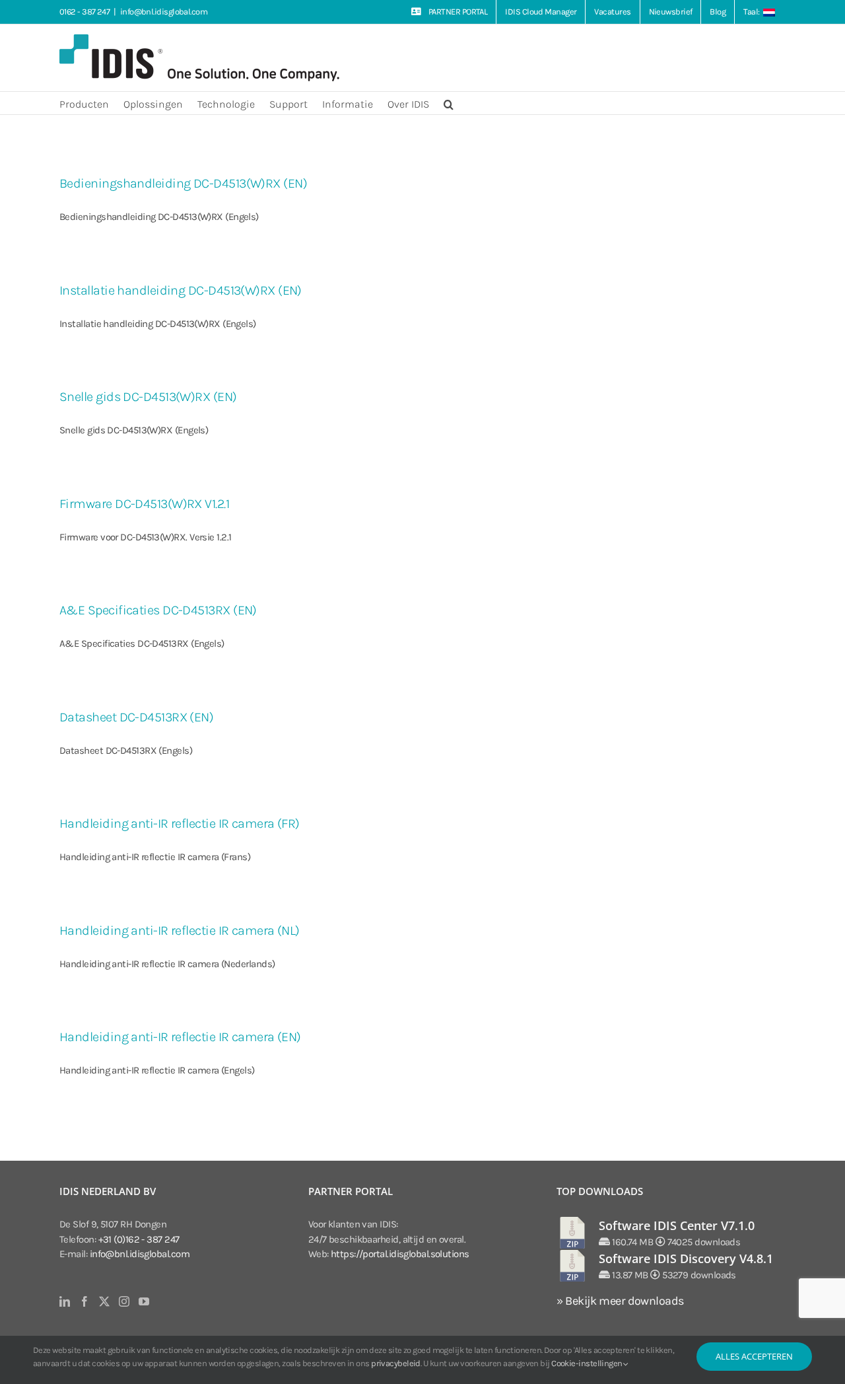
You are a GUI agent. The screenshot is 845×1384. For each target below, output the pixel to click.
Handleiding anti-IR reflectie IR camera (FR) (179, 823)
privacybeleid (396, 1363)
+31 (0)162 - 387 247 (139, 1239)
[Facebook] (84, 1301)
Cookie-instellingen (587, 1363)
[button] (449, 103)
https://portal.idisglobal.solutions (400, 1254)
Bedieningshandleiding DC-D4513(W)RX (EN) (183, 183)
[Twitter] (104, 1301)
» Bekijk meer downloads (620, 1300)
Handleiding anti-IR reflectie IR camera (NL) (179, 930)
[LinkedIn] (64, 1301)
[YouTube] (144, 1301)
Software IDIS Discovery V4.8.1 (686, 1258)
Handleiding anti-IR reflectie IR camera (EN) (180, 1036)
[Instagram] (124, 1301)
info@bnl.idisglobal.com (163, 12)
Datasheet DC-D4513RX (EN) (136, 717)
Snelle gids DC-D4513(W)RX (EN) (148, 396)
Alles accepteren (754, 1356)
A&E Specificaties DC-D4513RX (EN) (158, 610)
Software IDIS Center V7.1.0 (677, 1225)
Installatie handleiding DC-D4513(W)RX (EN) (180, 290)
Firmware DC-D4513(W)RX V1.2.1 (144, 503)
